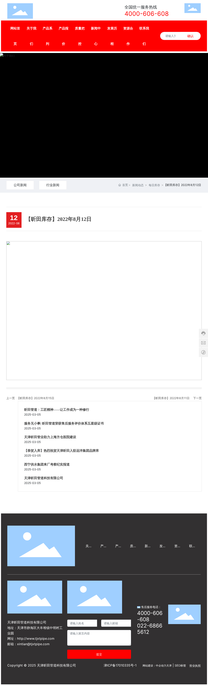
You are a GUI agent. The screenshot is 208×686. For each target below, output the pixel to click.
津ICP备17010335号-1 (120, 665)
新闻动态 (138, 185)
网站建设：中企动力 (154, 665)
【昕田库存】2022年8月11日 (171, 398)
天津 (169, 665)
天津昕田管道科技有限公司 (43, 478)
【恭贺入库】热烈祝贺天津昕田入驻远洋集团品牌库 (61, 450)
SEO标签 (180, 665)
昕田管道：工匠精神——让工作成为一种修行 (56, 409)
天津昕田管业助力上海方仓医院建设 (50, 437)
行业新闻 (52, 185)
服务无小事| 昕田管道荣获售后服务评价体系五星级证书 (64, 423)
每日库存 (154, 185)
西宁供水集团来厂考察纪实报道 (47, 464)
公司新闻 (20, 185)
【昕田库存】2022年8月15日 (35, 398)
